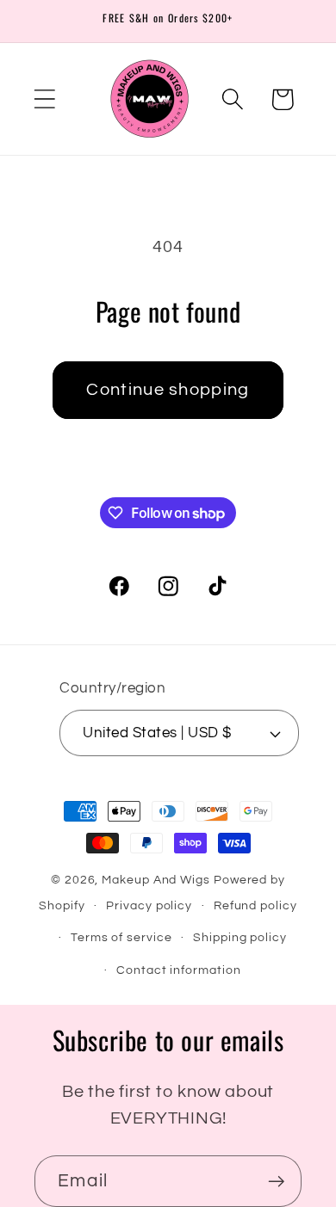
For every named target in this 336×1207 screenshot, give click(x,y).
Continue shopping (167, 389)
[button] (44, 99)
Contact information (178, 970)
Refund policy (255, 905)
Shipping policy (240, 937)
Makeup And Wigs (156, 879)
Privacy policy (149, 905)
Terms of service (121, 937)
